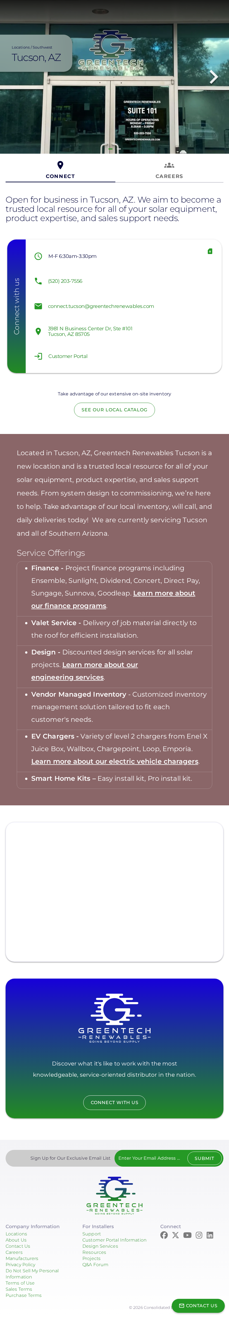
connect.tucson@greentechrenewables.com (101, 306)
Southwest (42, 47)
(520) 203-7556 (65, 281)
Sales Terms (19, 1289)
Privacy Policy (20, 1264)
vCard (210, 251)
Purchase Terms (24, 1295)
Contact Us (18, 1246)
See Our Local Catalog (114, 409)
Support (91, 1234)
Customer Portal (68, 356)
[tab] (60, 170)
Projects (91, 1258)
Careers (14, 1252)
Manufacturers (22, 1258)
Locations (21, 47)
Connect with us (115, 1102)
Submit (204, 1158)
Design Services (100, 1246)
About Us (16, 1240)
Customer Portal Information (114, 1240)
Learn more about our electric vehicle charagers (114, 761)
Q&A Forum (95, 1264)
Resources (94, 1252)
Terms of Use (20, 1283)
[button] (110, 149)
